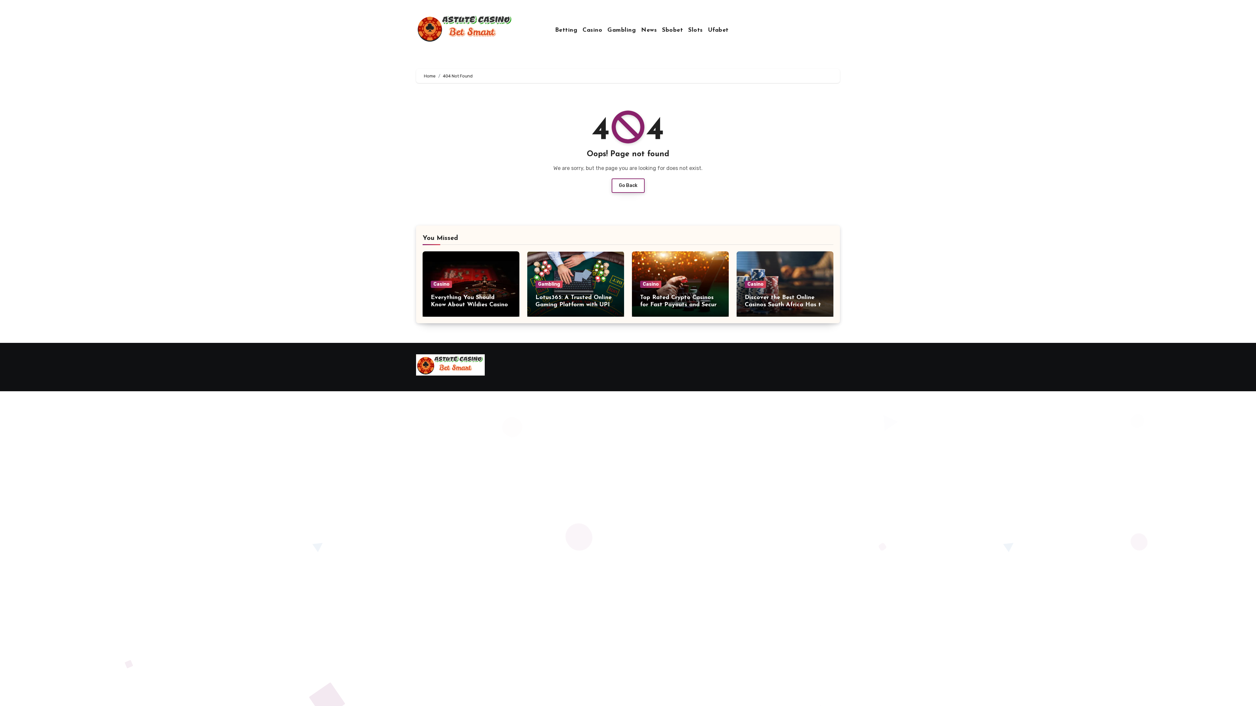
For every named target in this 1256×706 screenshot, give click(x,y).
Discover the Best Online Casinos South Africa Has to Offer (785, 305)
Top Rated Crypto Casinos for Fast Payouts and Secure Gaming (680, 305)
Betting (566, 30)
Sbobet (672, 30)
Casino (592, 30)
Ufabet (718, 30)
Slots (695, 30)
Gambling (621, 30)
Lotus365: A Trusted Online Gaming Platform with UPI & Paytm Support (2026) (575, 305)
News (649, 30)
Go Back (628, 185)
